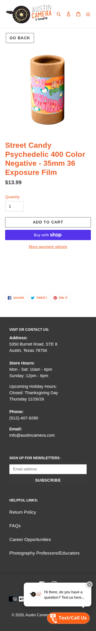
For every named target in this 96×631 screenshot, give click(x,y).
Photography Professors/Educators (44, 553)
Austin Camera (37, 615)
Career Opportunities (30, 539)
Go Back (20, 38)
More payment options (48, 247)
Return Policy (22, 512)
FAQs (15, 525)
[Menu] (88, 14)
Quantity (12, 197)
